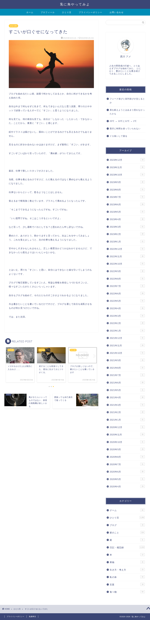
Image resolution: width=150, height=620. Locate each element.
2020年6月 (126, 471)
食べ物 (126, 592)
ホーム (29, 12)
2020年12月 (126, 427)
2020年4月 (126, 486)
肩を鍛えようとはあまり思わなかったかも (127, 112)
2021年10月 (126, 353)
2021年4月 (126, 397)
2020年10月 (126, 442)
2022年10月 (126, 264)
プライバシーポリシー (90, 12)
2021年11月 (126, 345)
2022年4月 (126, 308)
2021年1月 (126, 420)
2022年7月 (126, 286)
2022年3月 (126, 316)
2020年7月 (126, 464)
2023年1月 (126, 241)
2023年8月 (126, 189)
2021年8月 (126, 368)
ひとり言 (66, 12)
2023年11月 (126, 167)
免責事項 (32, 616)
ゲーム (126, 510)
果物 (126, 562)
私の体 (126, 577)
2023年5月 (126, 212)
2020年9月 (126, 449)
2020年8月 (126, 457)
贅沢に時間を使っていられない (125, 129)
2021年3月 (126, 405)
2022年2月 (126, 323)
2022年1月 (126, 330)
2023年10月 (126, 174)
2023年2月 (126, 234)
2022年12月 (126, 249)
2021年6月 (126, 382)
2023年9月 (126, 182)
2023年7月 (126, 197)
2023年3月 (126, 227)
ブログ (126, 525)
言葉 (126, 584)
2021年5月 (126, 390)
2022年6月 (126, 293)
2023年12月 (126, 160)
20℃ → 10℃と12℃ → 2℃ (123, 121)
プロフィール (48, 12)
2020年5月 (126, 479)
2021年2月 (126, 412)
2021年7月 (126, 375)
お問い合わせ (117, 12)
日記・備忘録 (127, 547)
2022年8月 (126, 278)
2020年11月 (126, 434)
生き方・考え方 (126, 569)
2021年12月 (126, 338)
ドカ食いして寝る (118, 136)
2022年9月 (126, 271)
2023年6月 (126, 204)
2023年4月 (126, 219)
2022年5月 (126, 301)
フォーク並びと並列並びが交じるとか (127, 101)
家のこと (127, 532)
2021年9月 (126, 360)
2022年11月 (126, 256)
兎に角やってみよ (75, 4)
